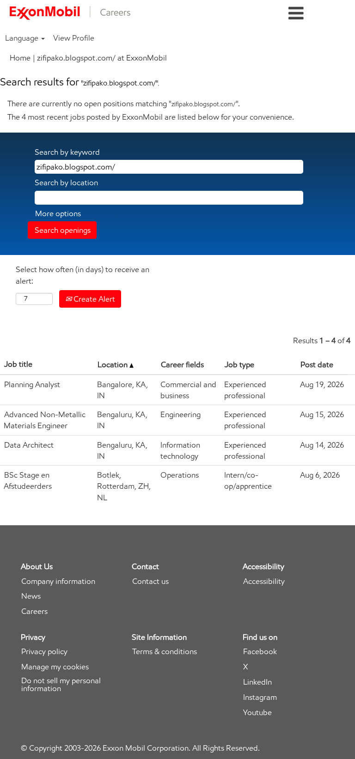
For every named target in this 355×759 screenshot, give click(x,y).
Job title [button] (18, 364)
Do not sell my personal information (61, 684)
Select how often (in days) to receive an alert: (82, 275)
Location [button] (113, 364)
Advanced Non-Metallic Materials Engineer (45, 420)
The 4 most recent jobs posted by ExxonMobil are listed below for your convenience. (150, 116)
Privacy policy (44, 651)
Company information (58, 581)
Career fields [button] (182, 364)
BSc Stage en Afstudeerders (28, 480)
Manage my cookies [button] (55, 666)
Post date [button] (316, 364)
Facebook (260, 651)
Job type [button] (239, 364)
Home (20, 57)
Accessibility (264, 581)
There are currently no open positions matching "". (123, 103)
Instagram (260, 697)
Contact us (150, 581)
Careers (34, 611)
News (31, 596)
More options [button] (58, 213)
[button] (296, 13)
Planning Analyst (32, 384)
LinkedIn (257, 682)
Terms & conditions (164, 651)
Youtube (257, 712)
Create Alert (93, 299)
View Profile (73, 38)
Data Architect (29, 444)
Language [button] (22, 38)
